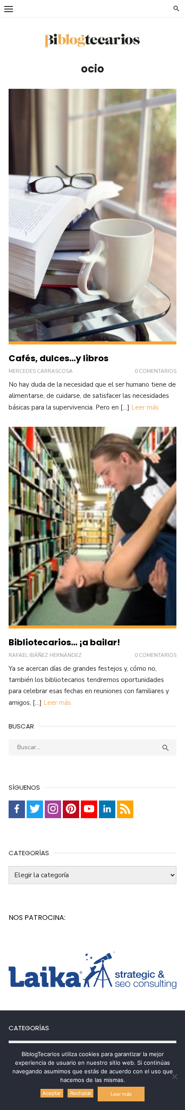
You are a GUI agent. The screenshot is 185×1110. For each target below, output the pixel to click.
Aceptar (52, 1093)
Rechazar (80, 1093)
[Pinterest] (71, 809)
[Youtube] (89, 809)
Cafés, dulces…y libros (58, 358)
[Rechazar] (174, 1076)
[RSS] (125, 809)
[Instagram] (53, 809)
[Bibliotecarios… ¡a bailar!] (92, 527)
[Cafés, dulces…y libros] (92, 216)
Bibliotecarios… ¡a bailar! (64, 642)
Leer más (145, 407)
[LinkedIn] (107, 809)
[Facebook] (17, 809)
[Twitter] (35, 809)
